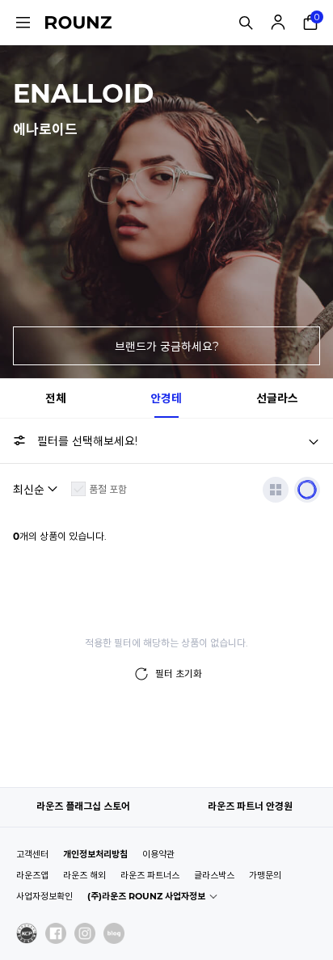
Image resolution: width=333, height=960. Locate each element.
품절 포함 (108, 489)
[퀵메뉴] (22, 22)
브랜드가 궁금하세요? (167, 346)
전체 (55, 398)
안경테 (166, 398)
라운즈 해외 (84, 875)
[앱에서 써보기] (307, 490)
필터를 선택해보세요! (87, 441)
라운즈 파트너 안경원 (250, 806)
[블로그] (113, 933)
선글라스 (277, 398)
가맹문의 (265, 875)
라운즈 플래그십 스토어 (83, 806)
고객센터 (32, 854)
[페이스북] (55, 933)
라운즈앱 (32, 875)
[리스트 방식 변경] (276, 490)
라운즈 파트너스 (149, 875)
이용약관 (158, 854)
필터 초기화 (178, 673)
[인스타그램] (84, 933)
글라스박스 (214, 875)
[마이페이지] (278, 22)
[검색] (245, 22)
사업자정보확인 (44, 896)
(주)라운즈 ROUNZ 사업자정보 (146, 896)
